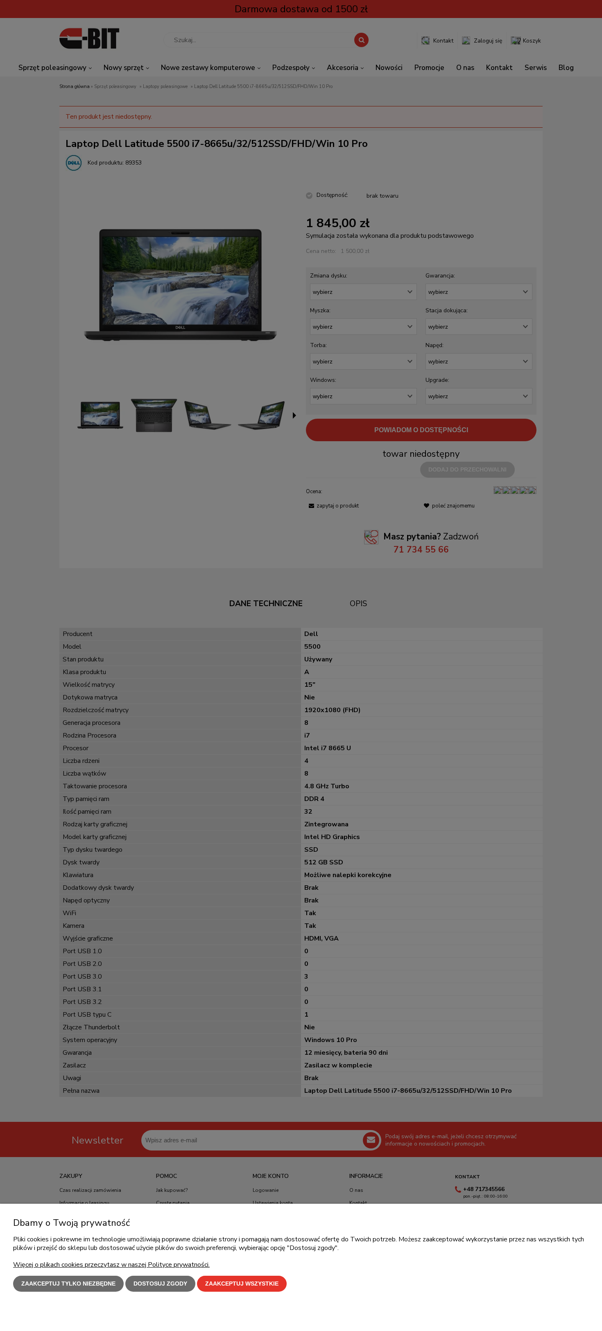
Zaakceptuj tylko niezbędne (68, 1283)
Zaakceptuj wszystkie (241, 1283)
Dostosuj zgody (160, 1283)
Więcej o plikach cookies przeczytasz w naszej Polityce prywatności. (111, 1264)
